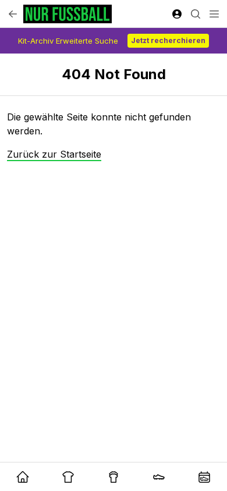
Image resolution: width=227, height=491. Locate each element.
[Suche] (195, 14)
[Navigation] (214, 14)
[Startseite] (67, 14)
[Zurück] (13, 14)
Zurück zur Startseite (54, 154)
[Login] (177, 14)
